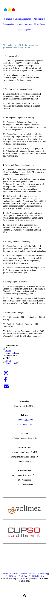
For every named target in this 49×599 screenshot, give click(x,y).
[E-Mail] (6, 386)
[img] (24, 7)
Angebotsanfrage (24, 24)
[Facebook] (5, 379)
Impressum (15, 573)
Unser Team (39, 24)
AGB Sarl (23, 576)
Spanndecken (8, 24)
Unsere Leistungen (23, 19)
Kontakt (24, 573)
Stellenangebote (24, 30)
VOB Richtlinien (36, 576)
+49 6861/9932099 (24, 420)
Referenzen (38, 19)
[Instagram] (6, 373)
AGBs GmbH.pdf (10, 351)
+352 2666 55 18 (24, 424)
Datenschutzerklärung (38, 573)
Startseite (8, 19)
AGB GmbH (11, 576)
